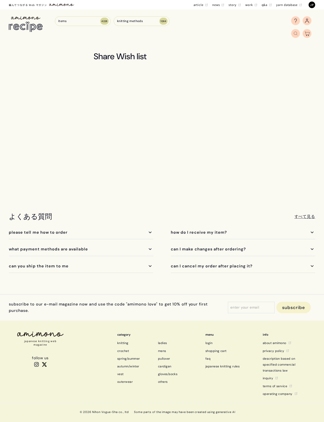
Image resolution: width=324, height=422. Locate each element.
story (232, 5)
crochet (123, 351)
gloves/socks (167, 374)
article (198, 5)
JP (312, 5)
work (249, 5)
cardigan (164, 366)
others (163, 382)
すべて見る (304, 216)
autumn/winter (128, 366)
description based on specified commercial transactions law (279, 364)
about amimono (274, 343)
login (208, 343)
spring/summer (128, 359)
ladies (162, 343)
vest (120, 374)
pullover (164, 359)
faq (207, 359)
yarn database (287, 5)
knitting (122, 343)
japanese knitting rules (222, 366)
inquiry (268, 378)
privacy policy (273, 351)
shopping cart (216, 351)
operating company (277, 394)
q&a (265, 5)
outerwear (125, 382)
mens (162, 351)
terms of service (275, 386)
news (216, 5)
